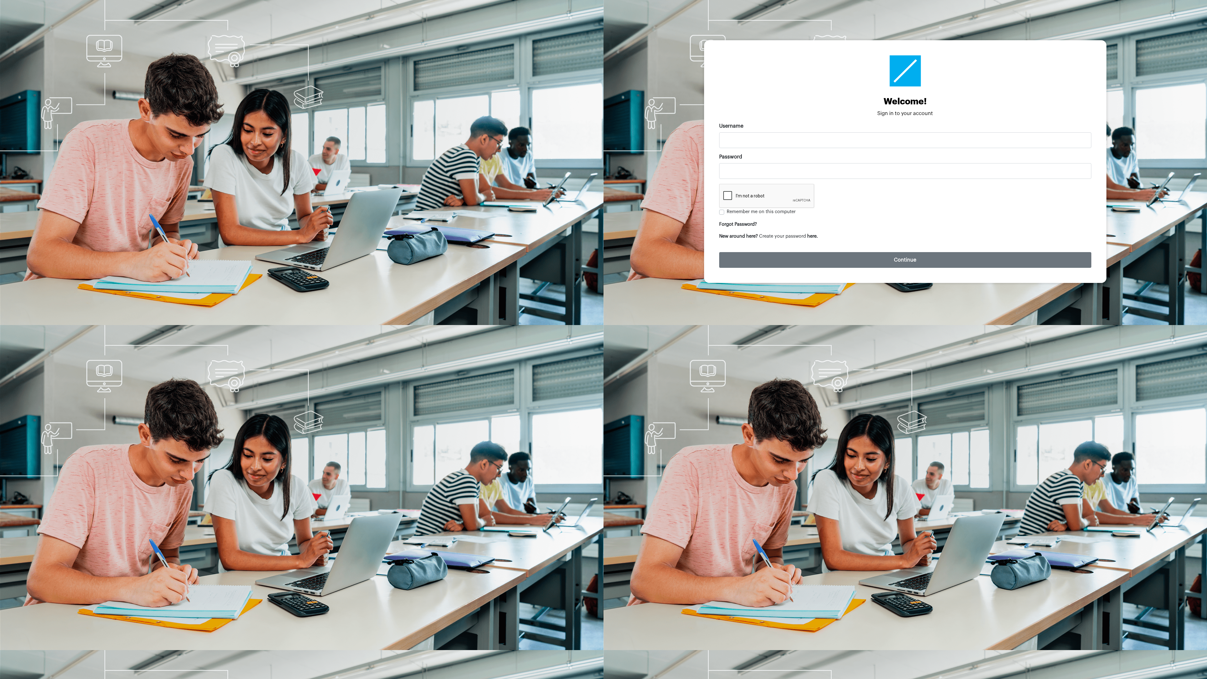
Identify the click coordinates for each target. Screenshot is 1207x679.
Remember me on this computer (761, 211)
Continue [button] (905, 259)
